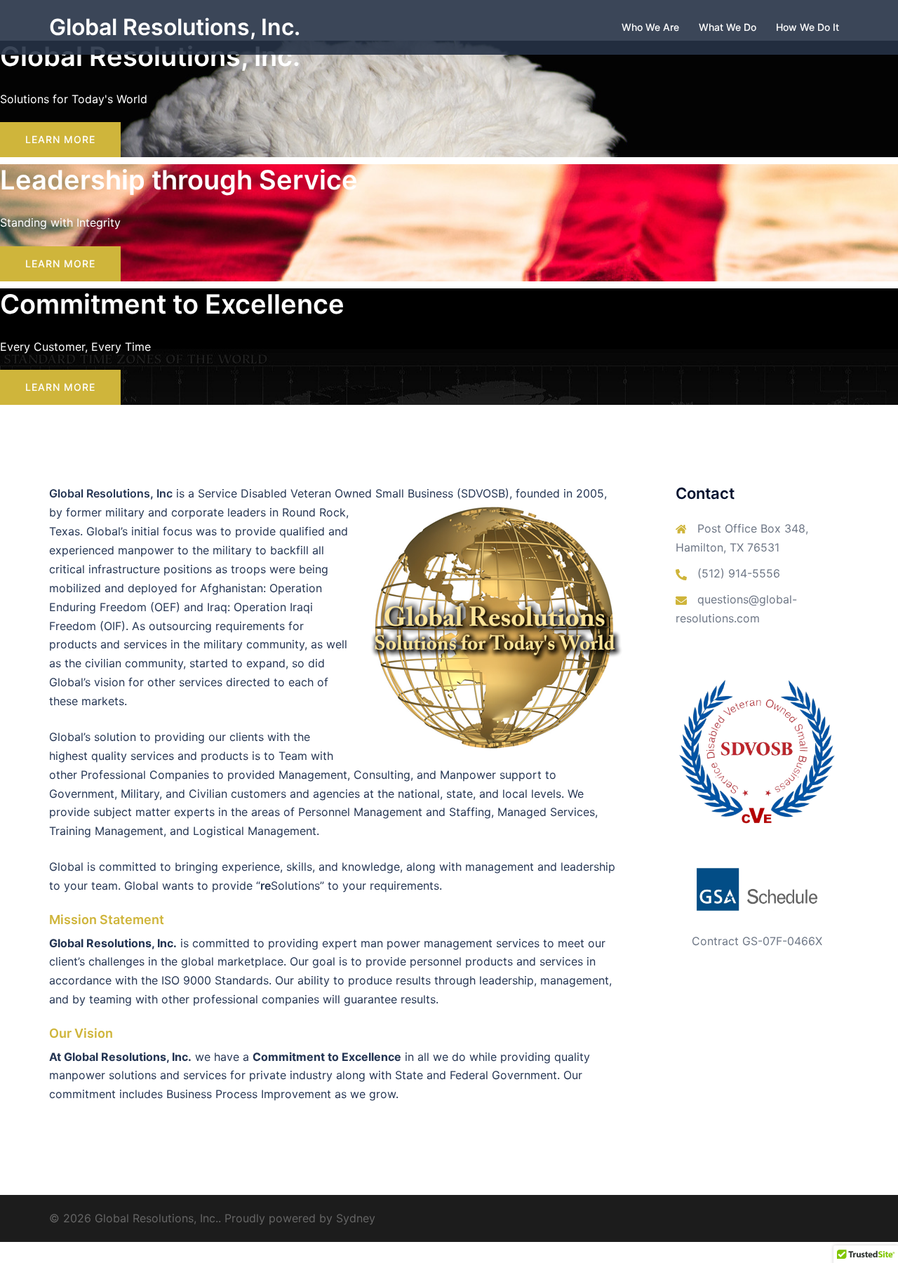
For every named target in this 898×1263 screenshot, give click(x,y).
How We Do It (807, 27)
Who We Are (650, 27)
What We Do (727, 27)
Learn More (60, 139)
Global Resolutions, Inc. (174, 27)
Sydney (355, 1218)
